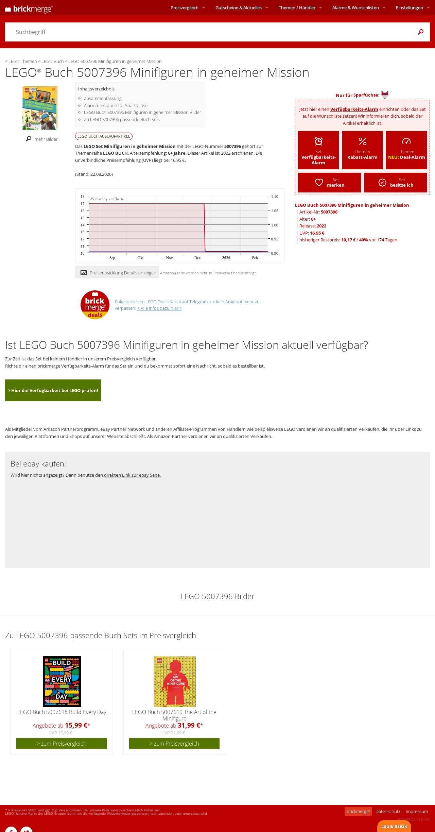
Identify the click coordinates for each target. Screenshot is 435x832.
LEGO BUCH (115, 153)
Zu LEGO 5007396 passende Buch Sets (122, 119)
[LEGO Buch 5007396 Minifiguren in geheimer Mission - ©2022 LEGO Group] (39, 107)
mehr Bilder (46, 139)
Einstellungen (409, 7)
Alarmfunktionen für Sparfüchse (115, 105)
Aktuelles (238, 7)
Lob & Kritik (394, 826)
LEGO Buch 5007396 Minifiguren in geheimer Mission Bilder (142, 112)
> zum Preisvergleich (61, 743)
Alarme (355, 7)
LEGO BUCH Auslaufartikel (103, 136)
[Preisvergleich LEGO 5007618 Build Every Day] (62, 681)
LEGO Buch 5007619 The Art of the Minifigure (174, 715)
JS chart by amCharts (106, 199)
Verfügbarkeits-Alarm (354, 109)
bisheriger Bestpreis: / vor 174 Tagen (348, 240)
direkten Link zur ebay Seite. (132, 475)
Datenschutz (388, 811)
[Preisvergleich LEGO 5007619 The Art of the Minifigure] (175, 681)
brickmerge (358, 811)
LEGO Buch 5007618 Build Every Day (61, 712)
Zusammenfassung (103, 98)
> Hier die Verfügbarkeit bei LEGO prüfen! (53, 390)
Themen (297, 7)
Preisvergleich (184, 7)
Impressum (417, 811)
